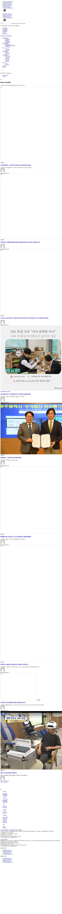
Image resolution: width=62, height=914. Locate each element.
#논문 (4, 32)
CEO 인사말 (5, 817)
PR (3, 162)
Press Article (5, 75)
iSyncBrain (5, 794)
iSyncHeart (5, 795)
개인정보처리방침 (4, 829)
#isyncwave (5, 27)
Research (4, 797)
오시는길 (5, 821)
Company (5, 815)
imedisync (2, 173)
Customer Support (3, 839)
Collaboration (5, 799)
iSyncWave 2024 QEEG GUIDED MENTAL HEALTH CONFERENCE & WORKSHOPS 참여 (24, 318)
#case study (5, 31)
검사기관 (5, 813)
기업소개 (5, 818)
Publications (5, 802)
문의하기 (5, 827)
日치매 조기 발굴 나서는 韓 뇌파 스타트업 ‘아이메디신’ (14, 664)
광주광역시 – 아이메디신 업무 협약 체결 (10, 457)
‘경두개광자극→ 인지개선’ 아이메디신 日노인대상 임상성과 (15, 165)
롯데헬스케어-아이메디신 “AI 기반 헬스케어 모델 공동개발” (15, 536)
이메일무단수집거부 (13, 829)
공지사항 (5, 807)
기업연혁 (5, 819)
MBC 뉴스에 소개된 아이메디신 (8, 772)
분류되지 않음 (7, 391)
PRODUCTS (6, 865)
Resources (5, 800)
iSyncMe (7, 868)
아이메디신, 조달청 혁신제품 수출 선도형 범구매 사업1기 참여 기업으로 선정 (20, 242)
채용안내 (5, 822)
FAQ (4, 824)
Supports (4, 809)
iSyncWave (5, 793)
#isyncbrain (5, 28)
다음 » (6, 782)
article (1, 162)
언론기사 (5, 806)
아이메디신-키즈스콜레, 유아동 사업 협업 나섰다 (12, 702)
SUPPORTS (6, 886)
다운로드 (5, 811)
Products (4, 791)
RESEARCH (6, 874)
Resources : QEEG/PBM (12, 877)
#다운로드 (5, 33)
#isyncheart (5, 30)
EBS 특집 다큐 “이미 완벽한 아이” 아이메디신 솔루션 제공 (15, 394)
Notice (4, 76)
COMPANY (6, 892)
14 (4, 782)
